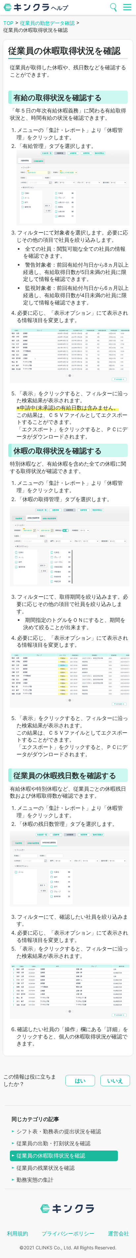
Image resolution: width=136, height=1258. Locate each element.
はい (80, 1080)
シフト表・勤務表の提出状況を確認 (59, 1131)
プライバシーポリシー (68, 1233)
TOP (8, 23)
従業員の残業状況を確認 (46, 1168)
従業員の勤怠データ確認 (47, 23)
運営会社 (118, 1233)
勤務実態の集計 (35, 1180)
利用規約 (17, 1233)
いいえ (115, 1080)
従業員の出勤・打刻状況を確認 (53, 1143)
